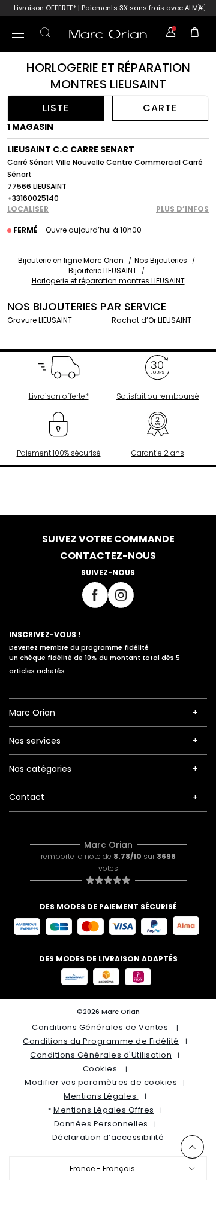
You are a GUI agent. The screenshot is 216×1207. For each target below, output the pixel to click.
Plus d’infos (182, 209)
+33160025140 (33, 198)
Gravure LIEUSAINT (39, 320)
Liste (56, 108)
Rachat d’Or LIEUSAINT (151, 320)
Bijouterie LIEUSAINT (102, 270)
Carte (160, 108)
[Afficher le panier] (195, 34)
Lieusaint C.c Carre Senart (70, 149)
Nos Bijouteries (160, 260)
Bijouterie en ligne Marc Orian (71, 260)
